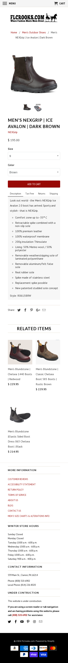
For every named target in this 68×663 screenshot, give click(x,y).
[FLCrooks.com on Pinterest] (28, 622)
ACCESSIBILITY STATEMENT (22, 484)
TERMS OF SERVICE (17, 495)
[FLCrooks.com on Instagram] (35, 622)
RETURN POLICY (16, 489)
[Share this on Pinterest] (31, 310)
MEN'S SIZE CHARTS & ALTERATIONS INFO (29, 516)
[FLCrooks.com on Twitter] (10, 622)
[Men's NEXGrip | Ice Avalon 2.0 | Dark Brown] (34, 74)
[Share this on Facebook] (25, 310)
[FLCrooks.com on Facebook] (16, 622)
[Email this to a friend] (43, 310)
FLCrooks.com (28, 641)
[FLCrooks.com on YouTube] (22, 622)
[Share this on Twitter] (18, 310)
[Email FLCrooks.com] (41, 622)
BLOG (10, 505)
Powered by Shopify (45, 641)
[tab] (15, 194)
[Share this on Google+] (37, 310)
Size (10, 149)
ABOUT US (13, 500)
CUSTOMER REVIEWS (18, 479)
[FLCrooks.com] (34, 18)
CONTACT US (14, 510)
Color (11, 165)
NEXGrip (12, 132)
